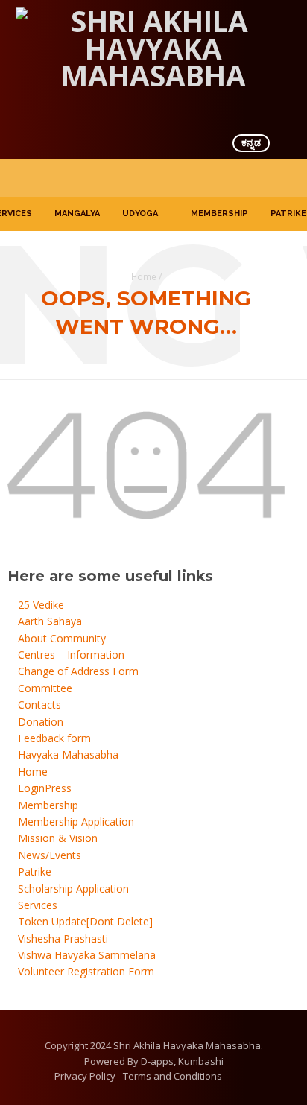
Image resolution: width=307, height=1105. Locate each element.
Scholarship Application (73, 888)
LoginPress (45, 788)
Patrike (288, 213)
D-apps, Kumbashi (182, 1061)
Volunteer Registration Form (86, 971)
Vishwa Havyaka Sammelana (87, 955)
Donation (40, 722)
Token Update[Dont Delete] (85, 921)
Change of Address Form (78, 671)
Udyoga (140, 213)
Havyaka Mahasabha (68, 754)
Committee (45, 688)
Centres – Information (71, 655)
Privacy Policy (84, 1076)
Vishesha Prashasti (63, 938)
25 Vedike (41, 605)
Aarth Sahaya (50, 621)
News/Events (49, 855)
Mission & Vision (58, 838)
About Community (62, 638)
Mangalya (77, 213)
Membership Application (76, 821)
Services (37, 905)
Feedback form (54, 738)
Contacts (39, 704)
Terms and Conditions (172, 1076)
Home (143, 276)
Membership (219, 213)
